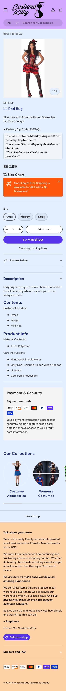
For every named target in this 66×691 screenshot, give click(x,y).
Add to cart (44, 229)
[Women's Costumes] (46, 473)
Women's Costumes (46, 493)
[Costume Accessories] (16, 473)
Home (6, 34)
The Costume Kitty (20, 682)
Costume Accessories (16, 493)
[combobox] (33, 22)
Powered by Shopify (39, 682)
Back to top (33, 516)
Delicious (8, 102)
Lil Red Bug (17, 34)
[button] (60, 9)
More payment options (33, 248)
